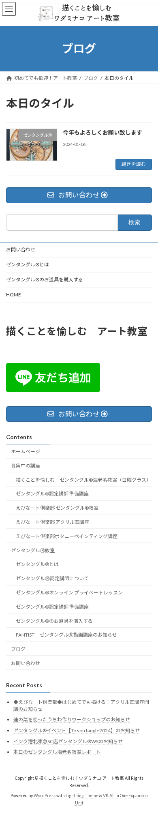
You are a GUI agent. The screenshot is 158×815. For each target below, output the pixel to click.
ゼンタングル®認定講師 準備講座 (52, 494)
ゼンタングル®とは (27, 265)
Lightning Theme (82, 795)
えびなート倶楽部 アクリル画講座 (52, 522)
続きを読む (134, 164)
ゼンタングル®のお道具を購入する (44, 280)
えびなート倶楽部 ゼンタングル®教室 (57, 508)
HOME (13, 295)
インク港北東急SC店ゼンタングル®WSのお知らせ (68, 741)
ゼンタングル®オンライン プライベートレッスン (69, 592)
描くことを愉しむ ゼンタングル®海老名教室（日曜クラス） (83, 479)
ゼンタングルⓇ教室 (33, 550)
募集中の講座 (25, 465)
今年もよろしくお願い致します (102, 132)
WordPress (45, 795)
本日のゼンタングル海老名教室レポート (57, 752)
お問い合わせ (20, 250)
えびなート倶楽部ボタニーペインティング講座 (66, 536)
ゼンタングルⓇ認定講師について (52, 578)
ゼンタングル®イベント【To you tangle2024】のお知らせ (76, 730)
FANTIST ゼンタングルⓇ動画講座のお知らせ (66, 635)
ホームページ (25, 451)
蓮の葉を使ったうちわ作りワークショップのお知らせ (71, 719)
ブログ (18, 649)
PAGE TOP (146, 782)
